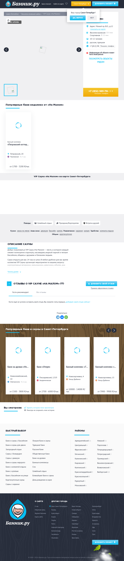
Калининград (55, 531)
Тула (93, 534)
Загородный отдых (14, 449)
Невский (102, 440)
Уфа (93, 527)
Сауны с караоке (12, 484)
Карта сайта (39, 517)
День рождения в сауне (42, 480)
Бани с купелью (12, 471)
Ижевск (74, 520)
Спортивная (95, 35)
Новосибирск (76, 510)
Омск (94, 510)
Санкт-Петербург (12, 14)
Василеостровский (105, 463)
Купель (59, 231)
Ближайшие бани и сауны (43, 475)
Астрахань (95, 524)
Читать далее (13, 271)
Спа (33, 467)
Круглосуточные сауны (15, 480)
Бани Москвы (76, 506)
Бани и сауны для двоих (16, 445)
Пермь (53, 520)
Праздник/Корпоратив (69, 223)
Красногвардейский (84, 472)
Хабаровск (75, 517)
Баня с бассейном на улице (17, 475)
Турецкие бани (38, 445)
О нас (37, 506)
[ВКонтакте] (62, 317)
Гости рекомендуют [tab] (20, 292)
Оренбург (75, 524)
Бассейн (52, 231)
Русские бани (37, 449)
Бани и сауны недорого (15, 462)
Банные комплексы (40, 462)
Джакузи (44, 231)
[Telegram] (58, 317)
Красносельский (82, 476)
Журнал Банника (40, 513)
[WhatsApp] (66, 317)
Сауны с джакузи (12, 458)
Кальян (87, 231)
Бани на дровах (39, 458)
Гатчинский (80, 454)
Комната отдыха (107, 231)
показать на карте (97, 29)
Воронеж (75, 527)
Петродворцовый (105, 449)
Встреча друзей (92, 223)
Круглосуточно (66, 234)
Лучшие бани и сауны (41, 440)
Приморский (103, 458)
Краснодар (96, 513)
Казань (53, 510)
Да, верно (78, 18)
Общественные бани (41, 453)
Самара (74, 513)
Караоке (79, 231)
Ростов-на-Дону (77, 531)
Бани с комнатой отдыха (16, 467)
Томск (53, 524)
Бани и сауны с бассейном (16, 440)
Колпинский (80, 467)
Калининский (81, 458)
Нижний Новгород (57, 527)
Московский (80, 485)
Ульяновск (54, 538)
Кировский (80, 463)
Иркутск (95, 520)
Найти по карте (58, 4)
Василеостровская (97, 32)
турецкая (101, 42)
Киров (53, 517)
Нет (92, 18)
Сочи (93, 531)
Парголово (102, 445)
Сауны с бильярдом (14, 453)
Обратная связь (40, 510)
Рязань (74, 534)
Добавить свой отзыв (102, 284)
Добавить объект (104, 3)
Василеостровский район (31, 14)
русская (93, 42)
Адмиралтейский (83, 440)
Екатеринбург (96, 506)
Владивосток (96, 517)
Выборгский (103, 472)
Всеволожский (104, 467)
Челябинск (55, 534)
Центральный (81, 445)
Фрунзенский (81, 449)
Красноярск (55, 513)
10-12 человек (96, 39)
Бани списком (46, 4)
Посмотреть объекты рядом (100, 60)
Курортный (80, 481)
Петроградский (104, 454)
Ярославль (75, 538)
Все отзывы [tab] (41, 292)
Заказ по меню (23, 231)
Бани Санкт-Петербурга (59, 506)
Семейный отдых (44, 223)
